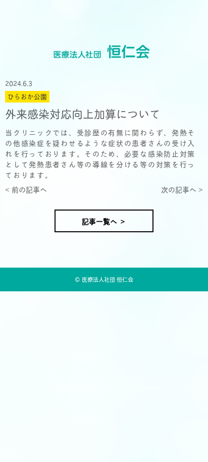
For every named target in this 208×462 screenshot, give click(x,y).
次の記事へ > (182, 189)
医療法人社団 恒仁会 (107, 279)
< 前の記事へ (26, 189)
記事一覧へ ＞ (104, 221)
